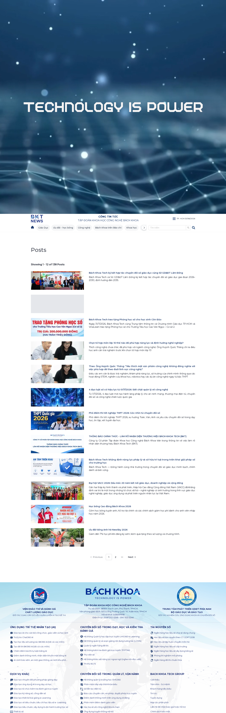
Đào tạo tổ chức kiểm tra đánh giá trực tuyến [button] (36, 688)
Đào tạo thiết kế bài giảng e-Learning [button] (32, 698)
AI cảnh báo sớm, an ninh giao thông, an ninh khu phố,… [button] (41, 660)
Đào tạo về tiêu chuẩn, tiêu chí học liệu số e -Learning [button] (40, 702)
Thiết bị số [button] (19, 711)
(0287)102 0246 (111, 617)
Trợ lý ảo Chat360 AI (23, 637)
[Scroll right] (144, 227)
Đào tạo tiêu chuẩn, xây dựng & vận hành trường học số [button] (41, 707)
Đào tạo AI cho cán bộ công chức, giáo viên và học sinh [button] (41, 633)
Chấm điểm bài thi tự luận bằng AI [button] (30, 651)
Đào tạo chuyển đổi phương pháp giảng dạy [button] (35, 679)
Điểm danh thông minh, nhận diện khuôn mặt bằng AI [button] (40, 655)
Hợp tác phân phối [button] (159, 702)
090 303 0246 (127, 617)
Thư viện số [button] (89, 654)
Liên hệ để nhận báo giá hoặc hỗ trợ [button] (168, 707)
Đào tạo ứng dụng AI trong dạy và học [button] (33, 684)
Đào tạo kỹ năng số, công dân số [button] (30, 693)
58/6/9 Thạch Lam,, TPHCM (119, 608)
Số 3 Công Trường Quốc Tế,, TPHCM (124, 611)
